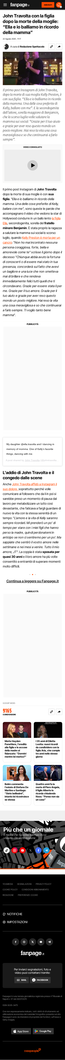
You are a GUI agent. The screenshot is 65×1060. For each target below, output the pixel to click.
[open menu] (4, 4)
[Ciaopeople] (32, 1050)
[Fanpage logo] (19, 5)
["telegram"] (46, 850)
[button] (59, 47)
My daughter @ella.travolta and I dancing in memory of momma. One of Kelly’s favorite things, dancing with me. (30, 449)
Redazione (8, 895)
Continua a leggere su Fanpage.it (32, 581)
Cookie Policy (10, 889)
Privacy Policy (43, 884)
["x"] (30, 850)
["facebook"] (38, 850)
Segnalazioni (24, 884)
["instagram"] (14, 850)
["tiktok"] (6, 850)
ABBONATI (48, 5)
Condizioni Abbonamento (35, 889)
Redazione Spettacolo (32, 46)
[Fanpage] (32, 953)
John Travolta (32, 460)
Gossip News (9, 703)
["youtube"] (22, 850)
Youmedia (8, 884)
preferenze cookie (28, 895)
